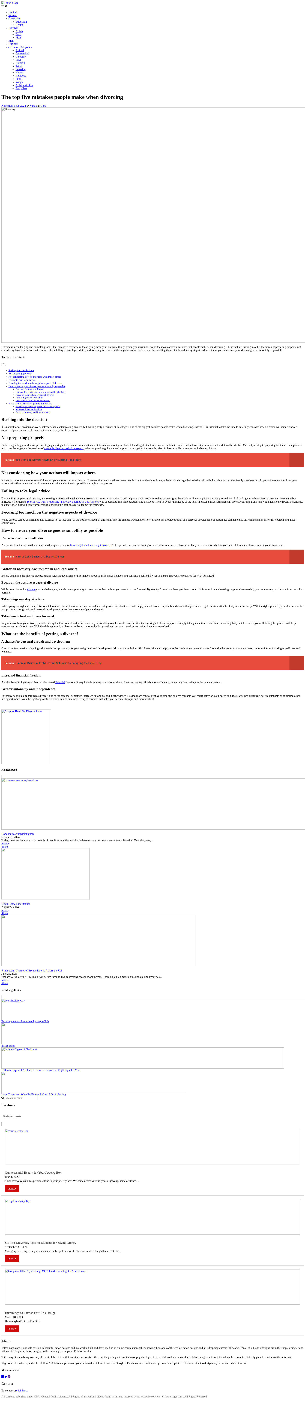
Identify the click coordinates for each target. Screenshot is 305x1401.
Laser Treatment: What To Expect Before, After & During (33, 1094)
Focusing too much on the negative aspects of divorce (35, 383)
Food (18, 34)
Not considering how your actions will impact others (34, 376)
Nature (19, 72)
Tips (43, 105)
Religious (21, 75)
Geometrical (22, 53)
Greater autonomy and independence (33, 412)
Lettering (21, 69)
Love (18, 59)
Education (21, 21)
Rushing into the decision (21, 370)
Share (4, 846)
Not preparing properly (20, 373)
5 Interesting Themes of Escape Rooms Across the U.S (32, 970)
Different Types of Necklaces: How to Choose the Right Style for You (40, 1070)
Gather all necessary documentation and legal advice (41, 392)
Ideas (18, 37)
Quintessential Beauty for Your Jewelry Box (33, 1172)
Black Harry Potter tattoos (15, 903)
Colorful (20, 62)
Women (12, 15)
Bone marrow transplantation (17, 833)
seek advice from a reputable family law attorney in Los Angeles (63, 501)
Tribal (19, 66)
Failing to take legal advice (21, 379)
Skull (18, 78)
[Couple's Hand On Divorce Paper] (26, 763)
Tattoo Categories (21, 47)
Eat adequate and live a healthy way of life (25, 1021)
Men (11, 40)
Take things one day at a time (29, 397)
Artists (19, 31)
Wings (19, 82)
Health (19, 24)
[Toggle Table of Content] (4, 364)
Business (13, 43)
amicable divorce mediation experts (63, 448)
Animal (20, 50)
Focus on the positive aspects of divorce (35, 395)
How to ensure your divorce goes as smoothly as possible (36, 386)
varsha (34, 105)
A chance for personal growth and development (38, 406)
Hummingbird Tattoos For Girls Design (30, 1312)
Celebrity (21, 56)
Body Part (21, 88)
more (4, 843)
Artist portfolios (24, 85)
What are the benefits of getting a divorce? (29, 403)
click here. (22, 1390)
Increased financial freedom (29, 409)
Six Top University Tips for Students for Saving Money (40, 1242)
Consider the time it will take (29, 389)
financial (60, 682)
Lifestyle (13, 27)
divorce (31, 589)
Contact (12, 12)
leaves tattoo (8, 1045)
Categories (14, 18)
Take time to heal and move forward (33, 400)
